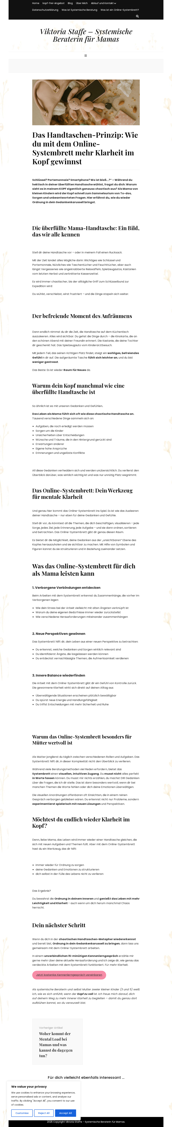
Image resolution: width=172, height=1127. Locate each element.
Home (35, 3)
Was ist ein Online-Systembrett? (120, 10)
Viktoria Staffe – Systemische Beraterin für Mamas (86, 35)
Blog (70, 3)
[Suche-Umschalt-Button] (137, 16)
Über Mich (82, 3)
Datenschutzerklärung (45, 10)
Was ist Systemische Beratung (79, 10)
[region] (44, 1100)
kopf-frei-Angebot (53, 3)
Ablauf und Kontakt (102, 3)
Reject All (44, 1113)
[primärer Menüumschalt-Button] (86, 56)
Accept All (65, 1113)
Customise (22, 1113)
